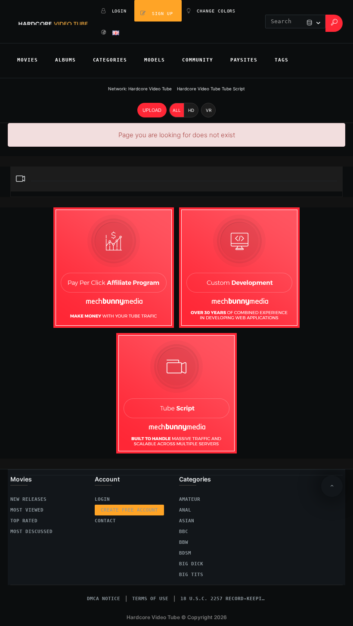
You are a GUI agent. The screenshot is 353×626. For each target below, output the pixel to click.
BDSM (185, 553)
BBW (183, 542)
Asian (186, 521)
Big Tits (191, 574)
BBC (183, 531)
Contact (105, 521)
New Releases (28, 499)
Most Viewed (26, 510)
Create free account (129, 510)
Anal (185, 510)
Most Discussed (31, 531)
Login (102, 499)
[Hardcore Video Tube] (53, 21)
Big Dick (191, 564)
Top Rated (23, 521)
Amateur (189, 499)
